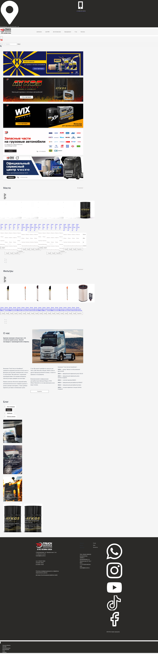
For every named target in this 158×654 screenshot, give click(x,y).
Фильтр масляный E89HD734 (28, 309)
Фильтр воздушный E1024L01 (23, 309)
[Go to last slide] (4, 194)
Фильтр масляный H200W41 (11, 309)
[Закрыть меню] (0, 643)
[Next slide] (4, 197)
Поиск (19, 44)
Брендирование (5, 649)
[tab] (6, 262)
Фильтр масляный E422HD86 (19, 309)
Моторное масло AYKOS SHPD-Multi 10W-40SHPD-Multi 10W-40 (32, 520)
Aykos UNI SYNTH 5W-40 (23, 227)
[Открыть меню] (1, 37)
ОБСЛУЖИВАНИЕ (10, 435)
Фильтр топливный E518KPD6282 (79, 309)
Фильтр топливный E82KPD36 (32, 309)
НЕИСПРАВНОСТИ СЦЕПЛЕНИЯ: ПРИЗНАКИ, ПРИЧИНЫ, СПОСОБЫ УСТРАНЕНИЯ (12, 463)
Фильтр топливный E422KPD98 (15, 309)
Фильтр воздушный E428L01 (2, 309)
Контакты (4, 652)
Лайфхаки (7, 491)
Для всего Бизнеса (6, 645)
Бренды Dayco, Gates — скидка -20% (11, 519)
